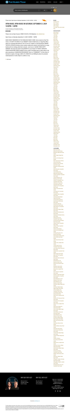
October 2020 (56, 130)
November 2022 (56, 96)
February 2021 (56, 125)
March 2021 (55, 123)
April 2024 (55, 72)
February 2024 (56, 75)
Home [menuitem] (37, 2)
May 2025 (55, 54)
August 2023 (55, 83)
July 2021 (55, 118)
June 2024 (55, 69)
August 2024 (55, 67)
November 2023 (56, 79)
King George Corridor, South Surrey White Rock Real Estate (58, 237)
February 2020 (56, 141)
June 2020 (55, 136)
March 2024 (55, 73)
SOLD (56, 7)
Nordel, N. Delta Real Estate (58, 274)
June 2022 (55, 103)
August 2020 (55, 133)
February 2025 (56, 58)
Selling (55, 2)
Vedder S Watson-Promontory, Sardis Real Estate (58, 340)
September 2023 (56, 82)
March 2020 (55, 140)
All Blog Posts (56, 21)
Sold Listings (56, 25)
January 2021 (56, 126)
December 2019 (56, 144)
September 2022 (56, 98)
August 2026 (55, 33)
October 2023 (56, 80)
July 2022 (55, 101)
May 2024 (55, 71)
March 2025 (55, 57)
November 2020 (56, 129)
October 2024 (56, 64)
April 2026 (55, 39)
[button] (55, 391)
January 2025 (56, 60)
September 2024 (56, 65)
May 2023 (55, 87)
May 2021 (55, 121)
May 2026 (55, 37)
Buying (49, 2)
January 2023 (56, 93)
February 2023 (56, 91)
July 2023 (55, 85)
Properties (42, 2)
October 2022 (56, 97)
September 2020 (56, 132)
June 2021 (55, 119)
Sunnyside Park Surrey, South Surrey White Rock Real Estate (58, 330)
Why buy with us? (24, 381)
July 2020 (55, 134)
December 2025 (56, 44)
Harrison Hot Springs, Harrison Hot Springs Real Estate (58, 230)
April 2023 (55, 89)
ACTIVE (52, 7)
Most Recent (55, 32)
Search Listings (24, 383)
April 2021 (55, 122)
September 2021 (56, 115)
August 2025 (55, 50)
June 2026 (55, 36)
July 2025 (55, 51)
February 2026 (56, 42)
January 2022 (56, 110)
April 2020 (55, 139)
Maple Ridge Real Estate (58, 253)
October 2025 (56, 47)
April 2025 (55, 55)
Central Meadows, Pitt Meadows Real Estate (16, 29)
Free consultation (39, 383)
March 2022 (55, 107)
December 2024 (56, 61)
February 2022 (56, 108)
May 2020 (55, 137)
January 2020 (56, 143)
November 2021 (56, 112)
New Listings (56, 23)
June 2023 (55, 86)
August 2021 (55, 116)
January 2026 (56, 43)
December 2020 (56, 128)
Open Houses (56, 24)
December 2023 (56, 78)
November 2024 (56, 62)
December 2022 (56, 94)
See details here (40, 34)
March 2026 (55, 40)
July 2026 (55, 35)
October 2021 (56, 114)
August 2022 (55, 100)
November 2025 (56, 46)
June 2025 (55, 53)
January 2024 (56, 76)
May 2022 (55, 104)
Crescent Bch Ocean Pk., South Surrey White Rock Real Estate (58, 201)
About (61, 2)
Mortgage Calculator (24, 382)
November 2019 (56, 146)
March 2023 (55, 90)
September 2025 (56, 48)
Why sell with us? (39, 381)
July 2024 (55, 68)
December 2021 (56, 111)
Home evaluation (39, 382)
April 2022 (55, 105)
